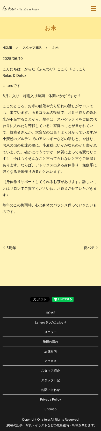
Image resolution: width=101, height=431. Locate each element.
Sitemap (50, 409)
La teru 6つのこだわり (50, 322)
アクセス (50, 361)
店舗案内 (50, 351)
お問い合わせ (50, 390)
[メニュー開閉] (93, 8)
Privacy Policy (50, 399)
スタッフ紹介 (50, 370)
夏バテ (89, 247)
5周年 (11, 247)
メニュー (50, 332)
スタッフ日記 (32, 47)
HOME (7, 47)
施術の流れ (50, 342)
